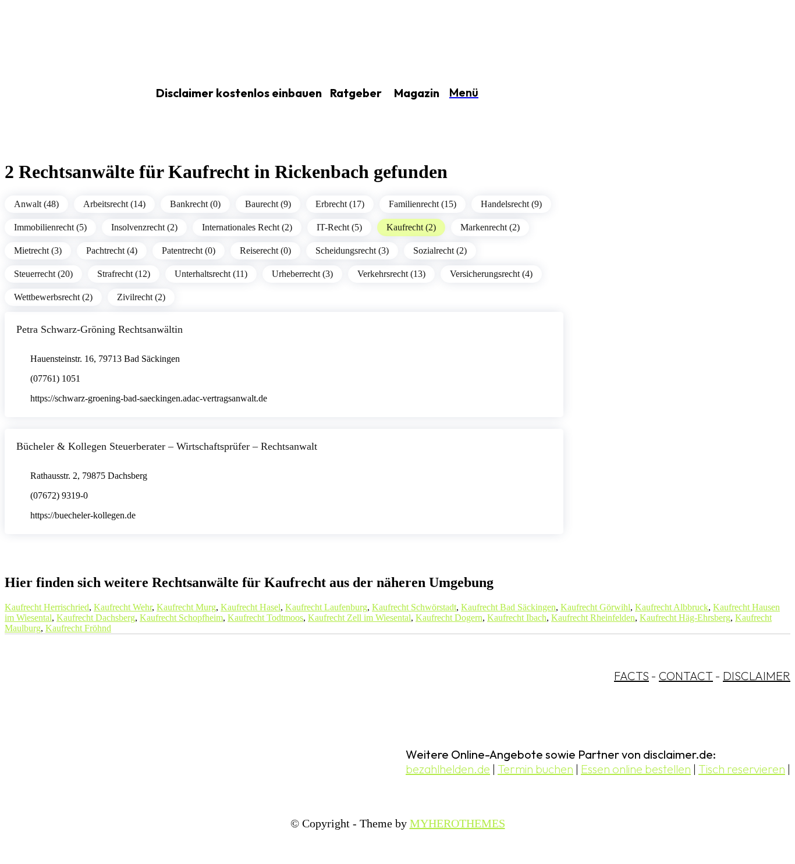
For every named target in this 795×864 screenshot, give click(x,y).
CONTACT (686, 676)
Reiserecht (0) (265, 250)
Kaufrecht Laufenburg (326, 607)
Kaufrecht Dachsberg (95, 618)
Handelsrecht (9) (511, 204)
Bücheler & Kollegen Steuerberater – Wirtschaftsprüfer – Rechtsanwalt (166, 446)
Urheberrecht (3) (302, 274)
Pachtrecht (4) (111, 250)
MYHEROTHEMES (457, 823)
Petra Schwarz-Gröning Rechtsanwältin (99, 329)
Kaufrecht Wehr (123, 607)
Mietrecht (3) (38, 250)
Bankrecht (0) (195, 204)
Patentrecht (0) (188, 250)
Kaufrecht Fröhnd (78, 628)
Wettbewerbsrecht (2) (53, 297)
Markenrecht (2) (490, 227)
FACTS (631, 676)
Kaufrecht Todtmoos (265, 618)
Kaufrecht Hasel (251, 607)
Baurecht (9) (268, 204)
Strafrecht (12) (123, 274)
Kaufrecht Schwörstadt (414, 607)
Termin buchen (535, 769)
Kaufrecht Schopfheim (181, 618)
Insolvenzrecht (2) (144, 227)
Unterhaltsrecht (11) (211, 274)
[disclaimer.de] (63, 94)
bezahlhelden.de (448, 769)
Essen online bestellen (636, 769)
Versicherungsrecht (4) (491, 274)
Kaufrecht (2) (411, 227)
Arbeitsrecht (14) (114, 204)
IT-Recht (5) (339, 227)
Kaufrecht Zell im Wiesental (359, 618)
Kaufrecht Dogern (449, 618)
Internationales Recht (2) (247, 227)
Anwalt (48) (36, 204)
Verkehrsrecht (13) (391, 274)
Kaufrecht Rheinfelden (593, 618)
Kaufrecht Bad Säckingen (508, 607)
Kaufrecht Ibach (516, 618)
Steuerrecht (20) (43, 274)
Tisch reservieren (741, 769)
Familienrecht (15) (422, 204)
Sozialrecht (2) (440, 250)
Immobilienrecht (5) (50, 227)
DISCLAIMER (756, 676)
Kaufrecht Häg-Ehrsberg (685, 618)
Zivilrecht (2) (141, 297)
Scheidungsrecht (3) (352, 250)
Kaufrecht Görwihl (595, 607)
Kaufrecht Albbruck (671, 607)
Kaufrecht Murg (186, 607)
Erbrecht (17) (339, 204)
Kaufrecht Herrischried (47, 607)
